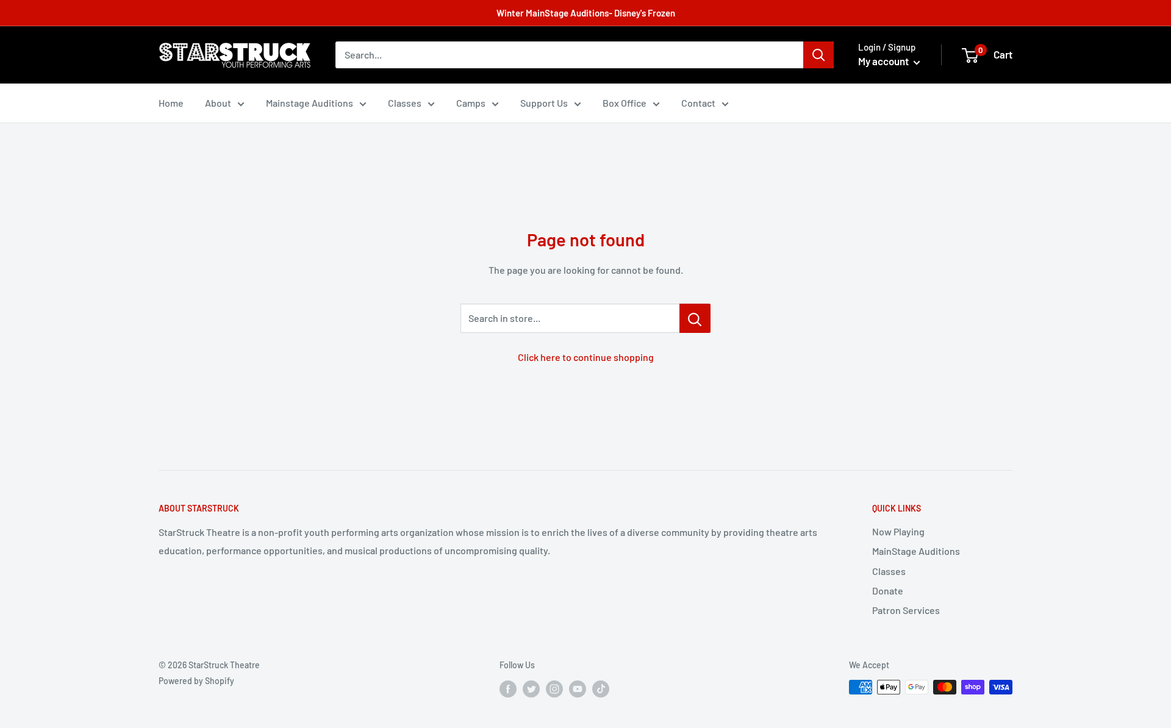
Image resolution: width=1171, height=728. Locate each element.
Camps (470, 103)
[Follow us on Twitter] (531, 688)
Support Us (544, 103)
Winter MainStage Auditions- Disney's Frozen (585, 12)
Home (171, 103)
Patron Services (906, 610)
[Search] (818, 54)
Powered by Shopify (196, 681)
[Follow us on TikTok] (600, 688)
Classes (404, 103)
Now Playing (898, 531)
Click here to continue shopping (586, 357)
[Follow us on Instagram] (554, 688)
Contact (698, 103)
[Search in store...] (695, 318)
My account (884, 61)
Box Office (624, 103)
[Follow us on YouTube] (577, 688)
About (218, 103)
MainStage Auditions (916, 551)
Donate (887, 590)
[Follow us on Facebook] (508, 688)
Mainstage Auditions (309, 103)
